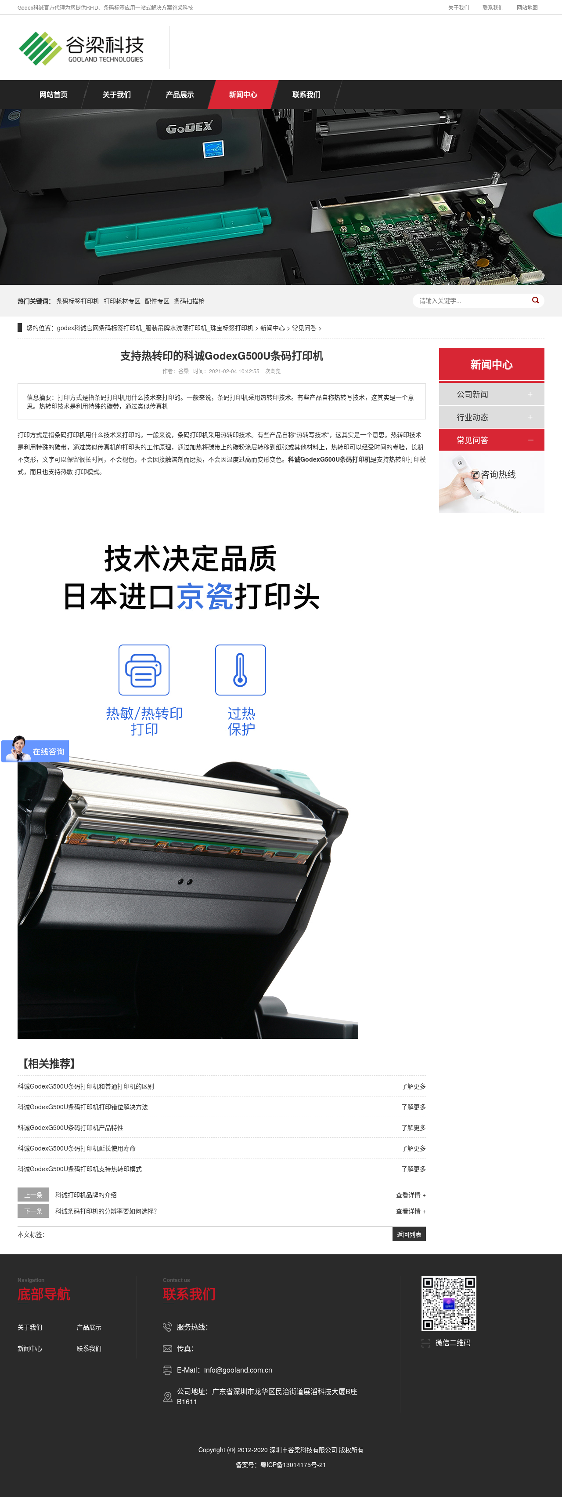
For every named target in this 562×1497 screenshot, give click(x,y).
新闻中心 (243, 94)
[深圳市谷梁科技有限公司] (82, 47)
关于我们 (458, 7)
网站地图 (527, 7)
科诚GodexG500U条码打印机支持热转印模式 (80, 1168)
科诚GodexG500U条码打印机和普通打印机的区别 (86, 1086)
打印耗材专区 (122, 300)
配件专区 (157, 300)
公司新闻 (472, 394)
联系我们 (493, 7)
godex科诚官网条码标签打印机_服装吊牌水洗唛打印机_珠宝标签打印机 (155, 327)
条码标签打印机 (77, 300)
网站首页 (54, 94)
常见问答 (304, 327)
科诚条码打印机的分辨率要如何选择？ (107, 1210)
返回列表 (409, 1234)
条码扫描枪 (189, 300)
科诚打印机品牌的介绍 (86, 1194)
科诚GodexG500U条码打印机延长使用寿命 (77, 1148)
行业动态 (472, 417)
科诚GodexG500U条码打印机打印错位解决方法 (83, 1106)
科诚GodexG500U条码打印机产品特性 (70, 1127)
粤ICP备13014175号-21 (293, 1464)
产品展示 (180, 94)
